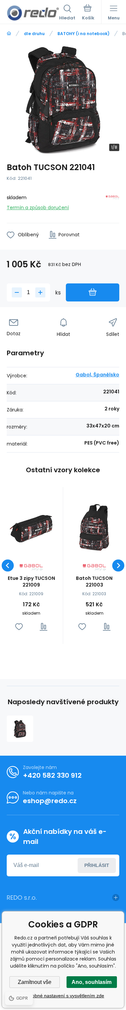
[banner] (33, 13)
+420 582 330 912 (52, 775)
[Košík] (88, 13)
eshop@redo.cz (50, 800)
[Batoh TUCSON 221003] (94, 526)
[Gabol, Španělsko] (112, 201)
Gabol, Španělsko (97, 374)
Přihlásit (96, 865)
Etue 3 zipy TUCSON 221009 (31, 581)
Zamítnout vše (34, 982)
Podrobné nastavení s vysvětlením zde (63, 995)
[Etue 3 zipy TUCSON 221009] (31, 526)
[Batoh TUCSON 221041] (20, 729)
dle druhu (34, 33)
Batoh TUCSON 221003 (94, 581)
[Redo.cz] (9, 33)
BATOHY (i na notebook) (83, 33)
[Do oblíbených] (19, 627)
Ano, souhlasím (92, 982)
